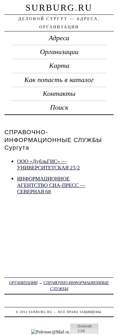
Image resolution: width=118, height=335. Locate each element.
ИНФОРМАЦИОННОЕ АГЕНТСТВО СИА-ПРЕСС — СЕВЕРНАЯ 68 (51, 185)
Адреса (59, 38)
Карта (59, 65)
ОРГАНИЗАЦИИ (23, 282)
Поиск (59, 107)
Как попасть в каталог (59, 80)
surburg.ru (59, 8)
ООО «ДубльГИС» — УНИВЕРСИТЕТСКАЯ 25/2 (48, 164)
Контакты (59, 93)
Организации (59, 52)
